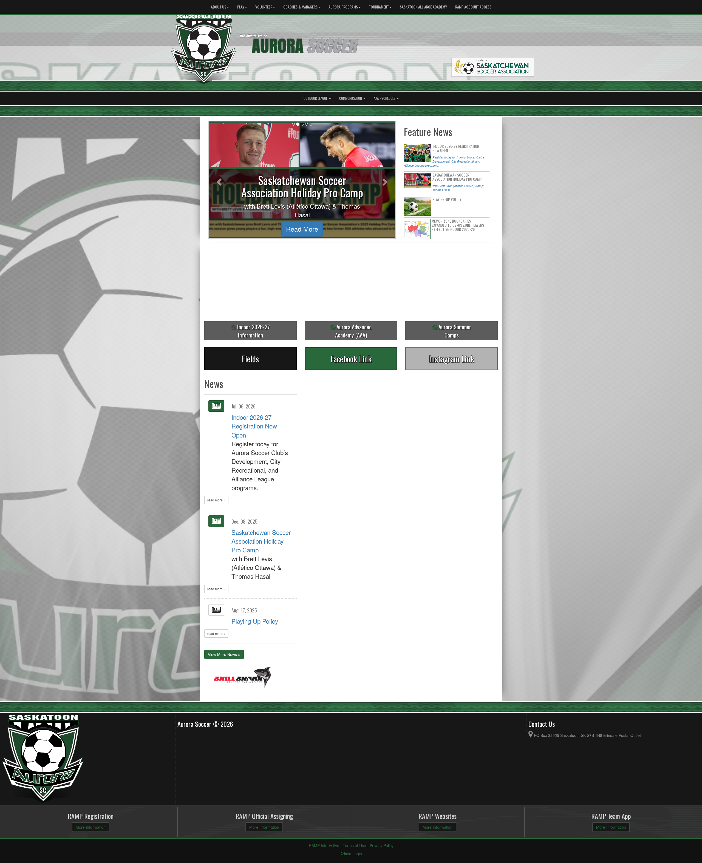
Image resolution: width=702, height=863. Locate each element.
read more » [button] (216, 500)
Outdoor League (316, 98)
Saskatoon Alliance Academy (423, 7)
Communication (351, 98)
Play (240, 7)
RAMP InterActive (324, 845)
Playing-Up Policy (254, 621)
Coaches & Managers (300, 7)
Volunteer (263, 7)
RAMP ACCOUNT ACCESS (473, 7)
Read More (251, 229)
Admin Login (351, 853)
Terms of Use (354, 845)
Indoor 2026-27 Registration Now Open (254, 426)
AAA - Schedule (385, 98)
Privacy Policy (382, 845)
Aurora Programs (343, 7)
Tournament (379, 7)
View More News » (224, 654)
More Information (91, 827)
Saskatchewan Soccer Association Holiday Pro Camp (261, 541)
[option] (242, 678)
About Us (218, 7)
